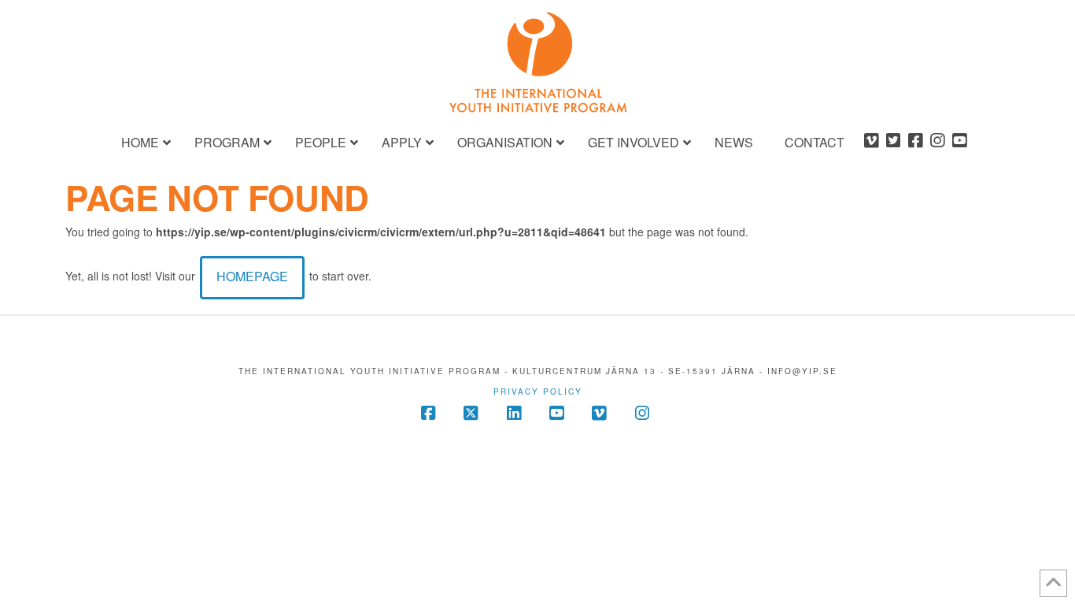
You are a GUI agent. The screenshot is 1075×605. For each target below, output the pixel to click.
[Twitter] (893, 142)
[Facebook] (915, 142)
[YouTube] (959, 142)
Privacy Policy (537, 391)
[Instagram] (937, 142)
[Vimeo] (871, 142)
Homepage (252, 276)
